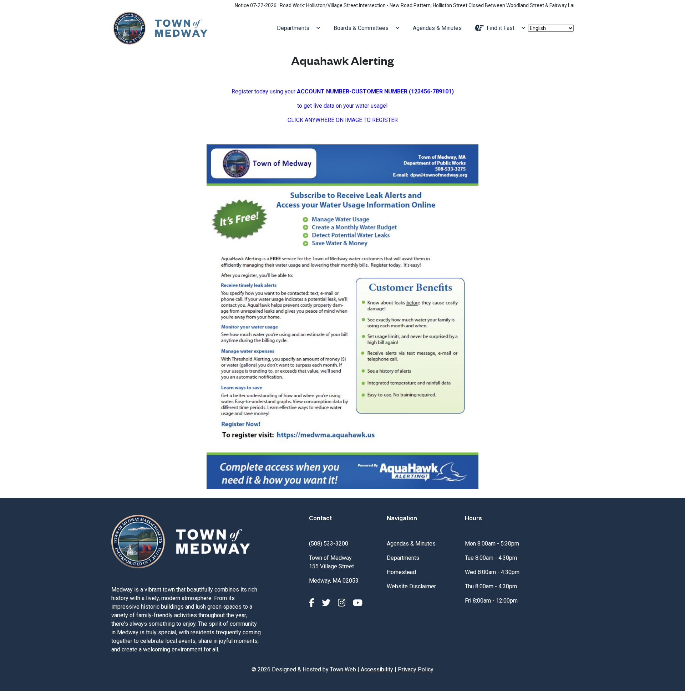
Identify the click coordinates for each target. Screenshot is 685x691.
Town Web (343, 669)
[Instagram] (342, 603)
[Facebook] (312, 603)
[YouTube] (357, 603)
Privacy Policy (415, 669)
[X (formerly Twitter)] (327, 603)
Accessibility (377, 669)
